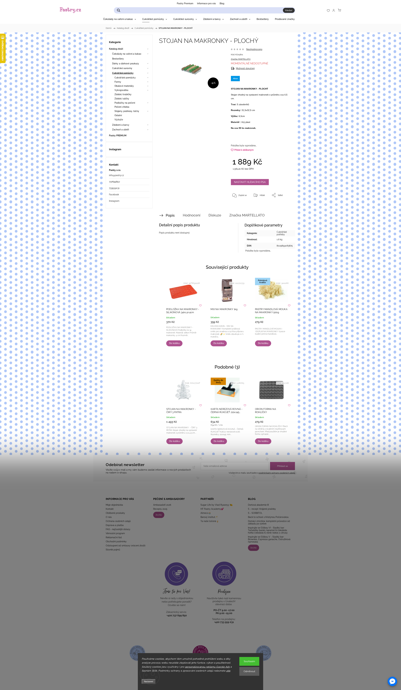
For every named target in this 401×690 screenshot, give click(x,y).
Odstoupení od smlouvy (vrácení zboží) (125, 545)
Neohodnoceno (254, 49)
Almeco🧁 (205, 513)
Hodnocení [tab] (191, 215)
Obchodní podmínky (116, 541)
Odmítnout (249, 671)
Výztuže (119, 119)
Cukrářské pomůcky (122, 73)
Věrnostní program (115, 533)
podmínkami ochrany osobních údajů (277, 473)
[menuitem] (119, 19)
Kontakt (110, 509)
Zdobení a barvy (120, 125)
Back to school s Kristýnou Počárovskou (268, 517)
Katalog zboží (116, 49)
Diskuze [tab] (214, 215)
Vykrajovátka (121, 90)
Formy (118, 82)
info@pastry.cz (116, 175)
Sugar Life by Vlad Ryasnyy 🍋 (216, 505)
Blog (222, 3)
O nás (109, 517)
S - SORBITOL (255, 513)
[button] (392, 681)
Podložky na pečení (125, 103)
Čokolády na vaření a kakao (126, 54)
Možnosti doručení (245, 68)
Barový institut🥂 (209, 517)
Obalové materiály (124, 86)
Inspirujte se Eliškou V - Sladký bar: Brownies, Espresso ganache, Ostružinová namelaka (269, 539)
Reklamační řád (114, 537)
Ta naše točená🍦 (209, 521)
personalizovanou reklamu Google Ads (207, 666)
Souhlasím (249, 661)
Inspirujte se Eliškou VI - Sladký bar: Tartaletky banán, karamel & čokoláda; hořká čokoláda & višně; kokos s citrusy (268, 530)
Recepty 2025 (160, 509)
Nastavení (148, 681)
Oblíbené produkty (115, 513)
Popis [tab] (170, 215)
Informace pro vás (206, 3)
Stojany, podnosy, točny (127, 111)
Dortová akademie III (258, 505)
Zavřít (284, 205)
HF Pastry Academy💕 (212, 509)
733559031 (114, 188)
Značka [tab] (247, 215)
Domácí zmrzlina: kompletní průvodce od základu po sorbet (269, 522)
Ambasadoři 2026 (162, 505)
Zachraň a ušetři (120, 129)
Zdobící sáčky (122, 98)
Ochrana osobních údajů (118, 521)
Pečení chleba (122, 107)
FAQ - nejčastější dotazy (118, 529)
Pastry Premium (185, 3)
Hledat (288, 10)
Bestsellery (118, 58)
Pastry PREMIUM (117, 135)
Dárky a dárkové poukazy (125, 63)
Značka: (240, 59)
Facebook (114, 194)
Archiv (159, 515)
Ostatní (118, 115)
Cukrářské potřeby (282, 233)
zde (228, 670)
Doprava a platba (115, 525)
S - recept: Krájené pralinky (262, 509)
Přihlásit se (282, 466)
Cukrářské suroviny (122, 68)
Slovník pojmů (113, 549)
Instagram (114, 201)
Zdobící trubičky (123, 94)
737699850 (114, 181)
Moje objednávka (114, 505)
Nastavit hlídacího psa (250, 182)
